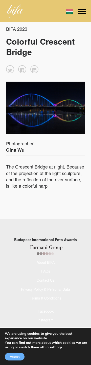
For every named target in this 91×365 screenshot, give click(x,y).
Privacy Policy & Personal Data (45, 289)
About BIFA (46, 262)
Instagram (45, 319)
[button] (10, 69)
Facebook (46, 311)
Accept (14, 357)
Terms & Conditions (45, 298)
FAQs (45, 271)
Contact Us (45, 280)
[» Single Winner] (15, 11)
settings (56, 347)
